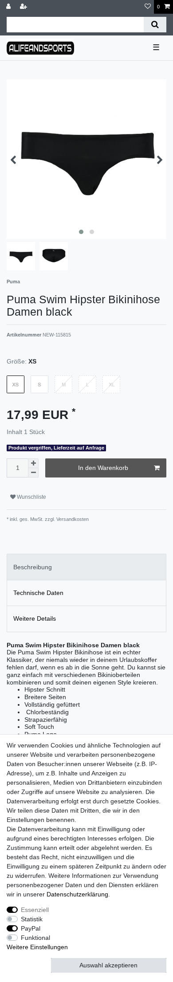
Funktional (35, 937)
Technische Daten (38, 592)
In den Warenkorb (103, 467)
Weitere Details (34, 618)
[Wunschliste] (148, 7)
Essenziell (35, 909)
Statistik (32, 919)
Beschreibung (32, 567)
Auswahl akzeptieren (108, 965)
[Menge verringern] (33, 472)
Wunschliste (31, 497)
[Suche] (155, 24)
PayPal (30, 928)
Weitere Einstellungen (37, 947)
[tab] (86, 567)
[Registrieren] (24, 7)
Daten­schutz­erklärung (77, 894)
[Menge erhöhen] (33, 463)
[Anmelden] (9, 7)
